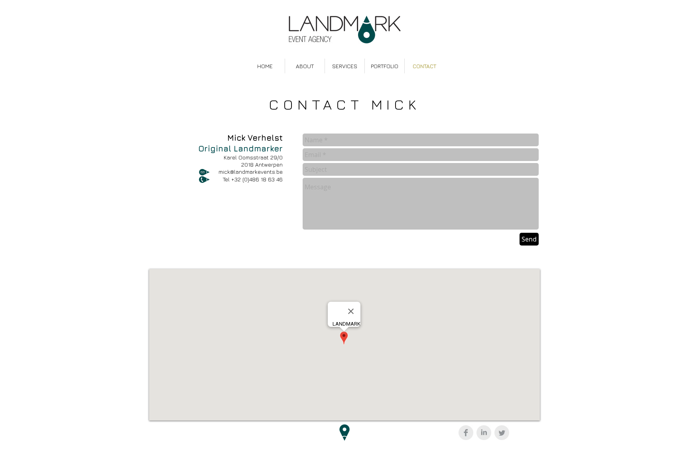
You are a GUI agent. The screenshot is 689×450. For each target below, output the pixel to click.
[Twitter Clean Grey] (501, 432)
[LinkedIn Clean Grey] (483, 432)
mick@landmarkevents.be (251, 171)
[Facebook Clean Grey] (466, 432)
